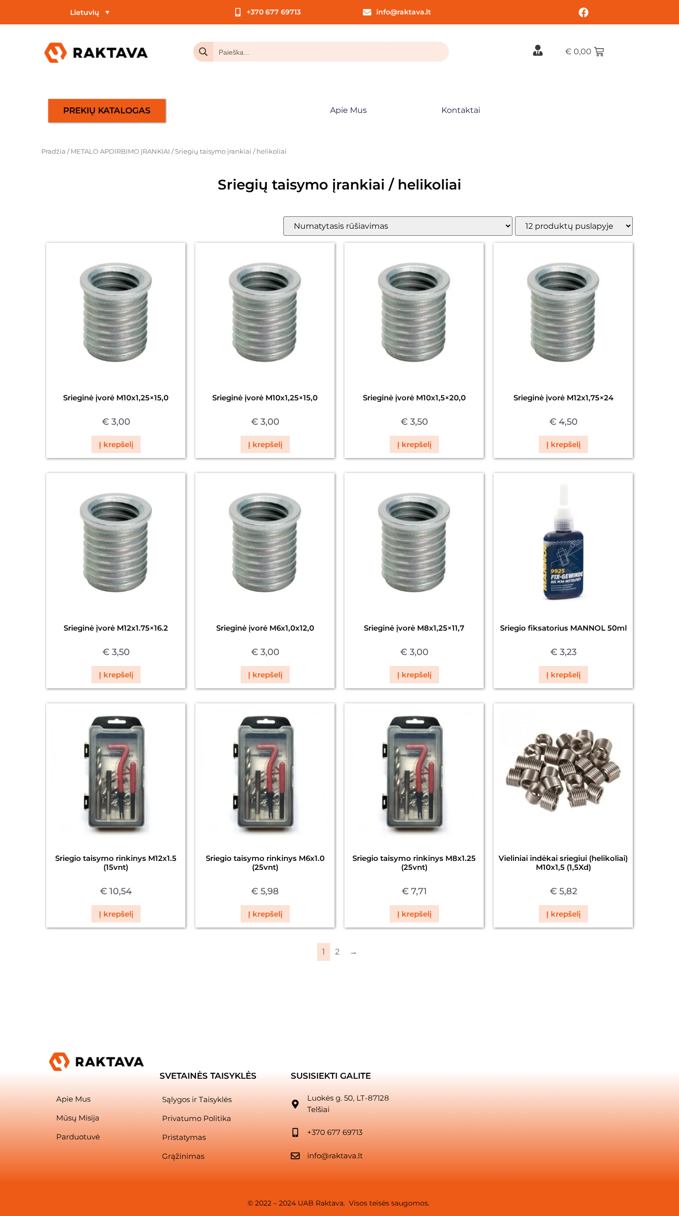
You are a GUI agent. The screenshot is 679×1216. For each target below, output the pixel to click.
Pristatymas (184, 1137)
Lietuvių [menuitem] (84, 12)
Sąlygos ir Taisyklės (197, 1099)
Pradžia (53, 151)
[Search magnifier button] (203, 52)
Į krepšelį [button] (116, 444)
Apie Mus (348, 110)
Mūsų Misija (77, 1117)
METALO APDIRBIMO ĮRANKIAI (120, 151)
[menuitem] (89, 12)
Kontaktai (460, 110)
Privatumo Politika (196, 1118)
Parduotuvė (78, 1136)
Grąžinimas (183, 1156)
